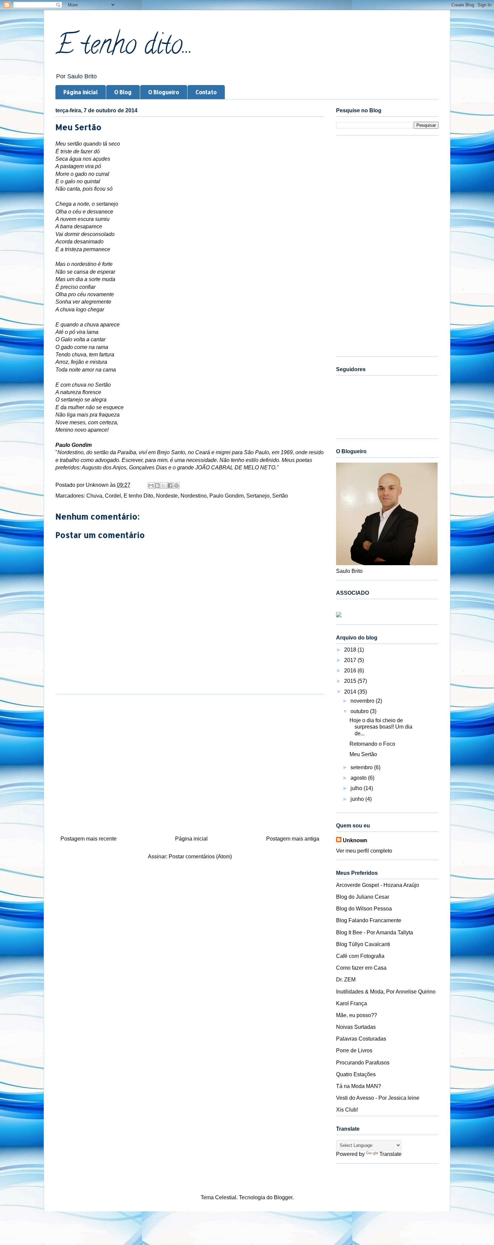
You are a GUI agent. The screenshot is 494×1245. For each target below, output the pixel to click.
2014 (351, 692)
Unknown (355, 840)
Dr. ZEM (346, 979)
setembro (362, 767)
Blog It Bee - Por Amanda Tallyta (374, 932)
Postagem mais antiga (292, 839)
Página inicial (81, 91)
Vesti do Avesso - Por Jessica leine (377, 1098)
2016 (351, 670)
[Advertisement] (189, 762)
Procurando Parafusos (362, 1062)
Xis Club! (347, 1110)
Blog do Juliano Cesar (362, 897)
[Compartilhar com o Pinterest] (176, 485)
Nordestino (193, 496)
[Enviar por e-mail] (151, 485)
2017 (351, 660)
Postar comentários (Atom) (200, 856)
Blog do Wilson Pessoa (364, 908)
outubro (360, 711)
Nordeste (167, 496)
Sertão (280, 496)
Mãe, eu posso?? (356, 1015)
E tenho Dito (138, 496)
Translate (390, 1154)
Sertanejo (258, 496)
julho (357, 788)
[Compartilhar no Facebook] (170, 485)
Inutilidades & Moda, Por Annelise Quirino (386, 992)
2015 (351, 681)
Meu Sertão (363, 754)
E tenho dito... (124, 47)
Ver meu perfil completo (364, 851)
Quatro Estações (356, 1074)
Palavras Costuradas (361, 1039)
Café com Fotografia (360, 956)
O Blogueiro (163, 91)
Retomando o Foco (372, 744)
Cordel (113, 496)
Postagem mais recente (88, 839)
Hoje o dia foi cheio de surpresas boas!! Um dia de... (380, 726)
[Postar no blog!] (157, 485)
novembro (363, 701)
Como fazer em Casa (361, 968)
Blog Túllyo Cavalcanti (363, 944)
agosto (359, 778)
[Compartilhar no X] (163, 485)
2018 (351, 650)
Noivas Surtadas (356, 1027)
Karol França (351, 1003)
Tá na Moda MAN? (358, 1086)
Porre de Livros (354, 1050)
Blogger (283, 1197)
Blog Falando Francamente (368, 920)
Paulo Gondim (226, 496)
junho (358, 799)
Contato (206, 91)
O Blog (123, 91)
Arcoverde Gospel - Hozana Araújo (377, 885)
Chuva (94, 496)
